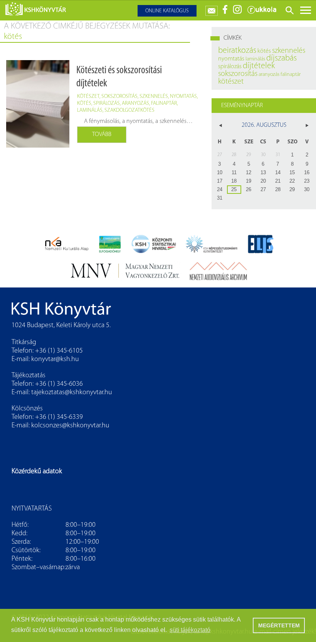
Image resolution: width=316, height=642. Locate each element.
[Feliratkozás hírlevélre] (211, 9)
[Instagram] (237, 12)
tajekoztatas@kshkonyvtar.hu (71, 392)
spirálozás (106, 103)
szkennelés (154, 96)
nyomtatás (183, 96)
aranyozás (135, 103)
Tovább (101, 134)
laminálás (90, 110)
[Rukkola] (261, 12)
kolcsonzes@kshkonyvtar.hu (70, 425)
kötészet (88, 96)
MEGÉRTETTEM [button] (279, 625)
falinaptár (164, 103)
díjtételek (259, 66)
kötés (84, 103)
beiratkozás (237, 50)
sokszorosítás (119, 96)
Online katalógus (167, 11)
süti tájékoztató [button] (190, 630)
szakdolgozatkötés (129, 110)
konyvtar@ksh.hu (55, 359)
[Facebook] (225, 12)
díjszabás (281, 58)
